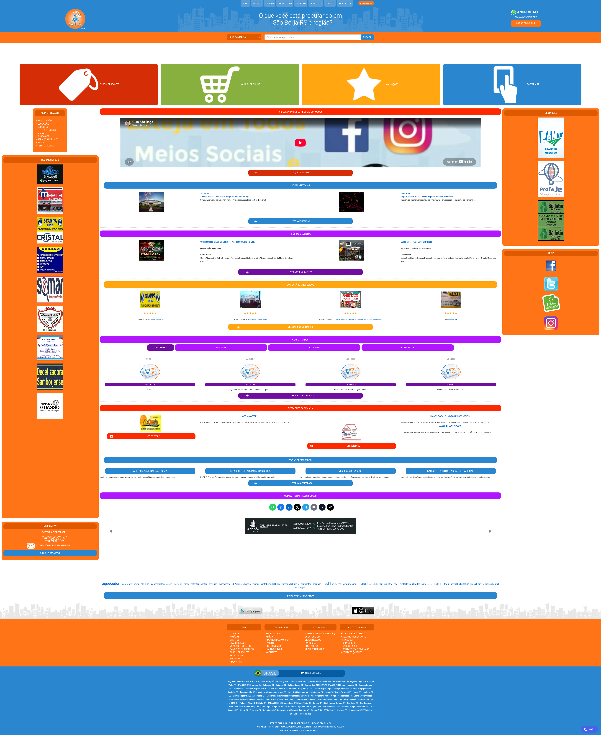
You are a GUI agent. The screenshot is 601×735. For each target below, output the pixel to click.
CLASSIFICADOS (285, 3)
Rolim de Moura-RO (248, 703)
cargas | (466, 583)
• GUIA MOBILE (348, 643)
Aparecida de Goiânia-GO (256, 681)
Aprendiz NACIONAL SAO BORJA (150, 471)
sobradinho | (374, 584)
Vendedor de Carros (350, 471)
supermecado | (350, 584)
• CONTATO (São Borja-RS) (355, 649)
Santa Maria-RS (304, 703)
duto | (496, 584)
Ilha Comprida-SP (247, 692)
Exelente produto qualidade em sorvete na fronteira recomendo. (358, 319)
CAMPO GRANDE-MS (329, 685)
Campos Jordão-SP (348, 685)
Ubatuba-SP (342, 710)
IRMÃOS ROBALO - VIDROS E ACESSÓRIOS (450, 416)
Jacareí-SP (330, 692)
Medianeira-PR (273, 696)
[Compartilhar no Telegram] (305, 507)
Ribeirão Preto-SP (358, 699)
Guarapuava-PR (331, 689)
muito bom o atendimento (257, 319)
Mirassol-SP (286, 696)
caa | (396, 584)
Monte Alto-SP (311, 696)
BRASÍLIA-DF (243, 685)
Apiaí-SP (273, 681)
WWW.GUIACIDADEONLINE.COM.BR (296, 727)
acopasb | (318, 584)
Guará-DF (319, 689)
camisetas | (307, 584)
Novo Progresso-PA (343, 696)
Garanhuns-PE (294, 689)
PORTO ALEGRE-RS (307, 699)
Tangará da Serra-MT (300, 710)
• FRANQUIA (347, 640)
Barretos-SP (304, 681)
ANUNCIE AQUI (345, 3)
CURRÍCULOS (315, 3)
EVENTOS (269, 3)
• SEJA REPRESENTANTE (354, 636)
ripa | (216, 584)
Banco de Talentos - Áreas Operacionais (450, 471)
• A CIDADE (234, 633)
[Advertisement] (300, 53)
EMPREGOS (301, 3)
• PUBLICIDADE (273, 633)
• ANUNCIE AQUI (274, 649)
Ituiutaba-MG (302, 692)
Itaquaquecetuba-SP (277, 692)
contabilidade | (268, 584)
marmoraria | (225, 584)
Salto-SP (262, 703)
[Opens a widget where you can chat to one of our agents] (589, 729)
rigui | (327, 584)
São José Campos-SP (265, 707)
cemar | (298, 587)
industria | (389, 584)
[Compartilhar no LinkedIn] (289, 507)
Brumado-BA (256, 685)
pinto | (424, 584)
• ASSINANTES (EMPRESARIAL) (319, 633)
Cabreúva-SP (269, 685)
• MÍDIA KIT (271, 636)
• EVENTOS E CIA (312, 636)
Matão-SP (261, 696)
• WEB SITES (272, 643)
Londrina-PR (368, 692)
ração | (187, 584)
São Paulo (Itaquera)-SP (310, 707)
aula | (438, 583)
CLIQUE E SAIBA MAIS (300, 173)
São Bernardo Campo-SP (334, 703)
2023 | (235, 584)
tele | (406, 584)
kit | (382, 584)
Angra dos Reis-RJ (235, 681)
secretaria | (128, 584)
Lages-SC (357, 692)
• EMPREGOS (310, 643)
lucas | (278, 584)
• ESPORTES (42, 127)
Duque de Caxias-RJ (278, 689)
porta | (454, 584)
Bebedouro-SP (339, 681)
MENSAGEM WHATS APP (526, 17)
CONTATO (330, 3)
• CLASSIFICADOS (237, 643)
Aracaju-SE (283, 681)
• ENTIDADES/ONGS (46, 130)
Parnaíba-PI (250, 699)
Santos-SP (317, 703)
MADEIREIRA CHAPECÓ (450, 426)
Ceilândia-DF (250, 689)
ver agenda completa (300, 272)
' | (443, 584)
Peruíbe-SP (262, 699)
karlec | (417, 584)
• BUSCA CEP (42, 136)
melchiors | (477, 584)
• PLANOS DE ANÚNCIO (277, 640)
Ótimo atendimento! (156, 319)
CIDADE (245, 3)
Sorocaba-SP (256, 710)
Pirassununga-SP (290, 699)
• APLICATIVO (235, 662)
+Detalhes (150, 385)
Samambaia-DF (289, 703)
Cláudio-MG (262, 689)
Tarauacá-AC (316, 710)
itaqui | (447, 584)
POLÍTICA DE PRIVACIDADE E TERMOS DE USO (300, 730)
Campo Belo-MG (312, 685)
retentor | (195, 584)
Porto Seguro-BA (325, 699)
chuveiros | (337, 584)
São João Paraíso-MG (244, 707)
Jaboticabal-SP (317, 692)
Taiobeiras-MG (283, 710)
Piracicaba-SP (274, 699)
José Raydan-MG (343, 692)
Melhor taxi (453, 319)
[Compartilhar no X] (297, 507)
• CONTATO (271, 652)
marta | (363, 583)
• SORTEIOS (234, 658)
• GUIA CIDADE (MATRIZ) (353, 633)
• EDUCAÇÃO (42, 124)
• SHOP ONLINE (236, 655)
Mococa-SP (298, 696)
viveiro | (249, 584)
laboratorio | (167, 584)
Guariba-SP (344, 689)
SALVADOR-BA (274, 703)
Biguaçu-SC (364, 681)
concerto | (156, 584)
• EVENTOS (234, 640)
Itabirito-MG (262, 692)
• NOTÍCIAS (234, 636)
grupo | (137, 584)
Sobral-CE (244, 710)
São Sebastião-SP (345, 707)
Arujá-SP (294, 681)
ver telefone (151, 436)
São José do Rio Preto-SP (287, 707)
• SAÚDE (40, 142)
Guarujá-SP (356, 689)
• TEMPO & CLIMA (45, 145)
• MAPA (40, 133)
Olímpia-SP (359, 696)
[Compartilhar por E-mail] (314, 507)
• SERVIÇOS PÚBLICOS (47, 139)
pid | (304, 587)
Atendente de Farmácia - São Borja (250, 471)
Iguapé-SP (366, 689)
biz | (402, 584)
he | (459, 584)
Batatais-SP (316, 681)
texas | (486, 584)
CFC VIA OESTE (249, 416)
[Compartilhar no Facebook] (280, 507)
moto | (241, 584)
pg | (491, 584)
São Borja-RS (352, 703)
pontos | (204, 584)
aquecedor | (112, 583)
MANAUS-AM (249, 696)
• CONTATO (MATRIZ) (351, 652)
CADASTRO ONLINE (526, 23)
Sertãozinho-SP (361, 707)
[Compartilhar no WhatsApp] (272, 507)
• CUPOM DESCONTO (239, 652)
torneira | (286, 584)
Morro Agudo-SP (326, 696)
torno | (431, 584)
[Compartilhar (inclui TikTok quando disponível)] (330, 507)
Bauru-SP (327, 681)
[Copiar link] (322, 507)
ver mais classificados (300, 395)
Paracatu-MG (238, 699)
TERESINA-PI (329, 710)
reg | (411, 584)
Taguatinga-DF (269, 710)
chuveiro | (296, 584)
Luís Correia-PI (235, 696)
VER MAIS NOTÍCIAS (300, 221)
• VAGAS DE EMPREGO (240, 646)
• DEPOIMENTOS (274, 646)
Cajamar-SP (281, 685)
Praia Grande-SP (341, 699)
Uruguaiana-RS (355, 710)
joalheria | (179, 584)
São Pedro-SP (329, 707)
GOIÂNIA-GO (307, 689)
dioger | (257, 584)
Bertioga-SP (352, 681)
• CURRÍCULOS (311, 646)
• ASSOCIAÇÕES (44, 120)
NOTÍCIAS (257, 3)
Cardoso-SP (238, 689)
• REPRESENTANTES (314, 649)
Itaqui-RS (292, 692)
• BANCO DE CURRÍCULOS (241, 649)
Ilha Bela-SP (233, 692)
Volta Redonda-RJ (302, 714)
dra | (211, 584)
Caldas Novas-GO (295, 685)
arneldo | (146, 584)
